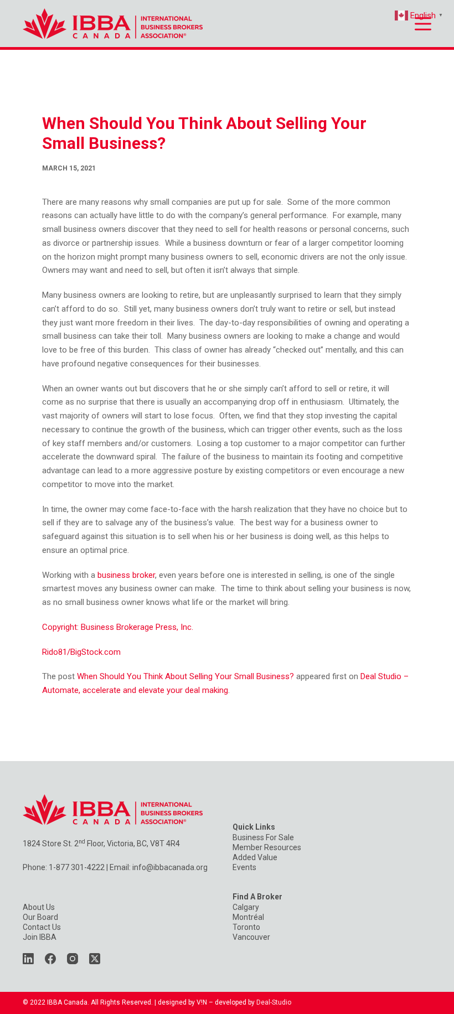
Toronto (246, 927)
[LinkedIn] (28, 958)
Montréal (248, 917)
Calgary (246, 907)
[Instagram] (72, 958)
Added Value (255, 857)
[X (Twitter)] (94, 958)
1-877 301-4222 (77, 867)
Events (244, 867)
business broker (126, 575)
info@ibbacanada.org (170, 867)
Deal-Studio (273, 1002)
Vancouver (251, 937)
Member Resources (267, 847)
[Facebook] (50, 958)
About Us (39, 907)
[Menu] (423, 23)
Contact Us (42, 927)
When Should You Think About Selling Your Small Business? (185, 676)
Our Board (40, 917)
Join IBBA (39, 937)
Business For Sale (263, 837)
